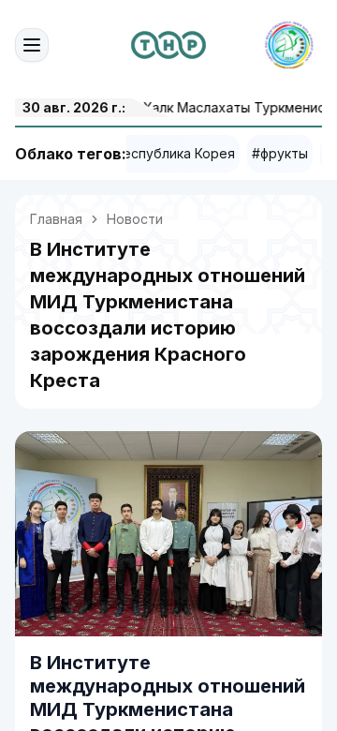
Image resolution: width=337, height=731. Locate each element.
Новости (135, 219)
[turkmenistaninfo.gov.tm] (168, 45)
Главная (56, 219)
